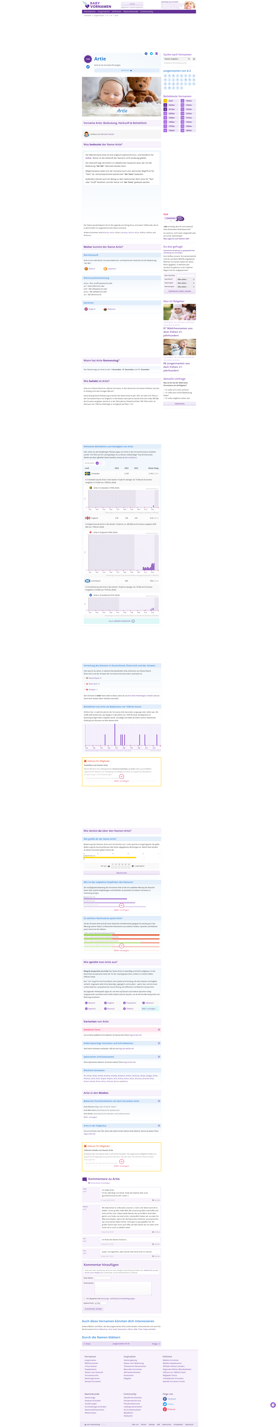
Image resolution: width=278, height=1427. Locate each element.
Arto (115, 1078)
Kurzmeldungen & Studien (95, 1407)
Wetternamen (90, 1413)
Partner (143, 1424)
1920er (189, 113)
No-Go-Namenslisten (132, 1410)
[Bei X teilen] (151, 54)
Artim (155, 1076)
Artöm (120, 1078)
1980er (172, 122)
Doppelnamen (91, 1369)
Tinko (140, 1329)
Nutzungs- (105, 1298)
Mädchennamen (91, 1363)
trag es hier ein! (89, 1134)
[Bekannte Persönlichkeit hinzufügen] (159, 1101)
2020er (172, 105)
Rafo (154, 1329)
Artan (95, 1076)
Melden (157, 1200)
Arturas (124, 232)
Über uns (135, 1424)
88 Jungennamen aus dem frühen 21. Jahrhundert (176, 367)
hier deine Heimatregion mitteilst (140, 695)
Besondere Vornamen (133, 1369)
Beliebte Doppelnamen (172, 1363)
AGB (158, 1424)
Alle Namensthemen (132, 1372)
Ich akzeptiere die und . (110, 1298)
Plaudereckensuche (132, 1403)
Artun (98, 1081)
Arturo (131, 232)
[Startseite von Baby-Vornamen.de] (96, 8)
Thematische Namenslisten (135, 1366)
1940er (189, 105)
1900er (189, 122)
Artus (137, 232)
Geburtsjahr (169, 283)
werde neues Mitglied (93, 1273)
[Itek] (173, 223)
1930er (189, 109)
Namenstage (90, 1397)
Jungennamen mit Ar (121, 1343)
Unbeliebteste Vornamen (173, 1378)
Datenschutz (166, 1424)
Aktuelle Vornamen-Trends (174, 1381)
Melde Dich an (149, 1270)
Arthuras (136, 1076)
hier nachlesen (130, 457)
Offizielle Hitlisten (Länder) (173, 1366)
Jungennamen (90, 1360)
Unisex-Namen (91, 1366)
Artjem (103, 1078)
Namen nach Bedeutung (134, 1363)
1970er (172, 126)
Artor (132, 1078)
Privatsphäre (178, 1424)
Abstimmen (121, 873)
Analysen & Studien (93, 1400)
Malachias (103, 1329)
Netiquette (128, 1416)
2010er (172, 109)
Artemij (114, 1076)
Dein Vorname (170, 275)
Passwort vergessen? (136, 7)
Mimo (130, 1329)
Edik (135, 1329)
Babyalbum (128, 1413)
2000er (172, 113)
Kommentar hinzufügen (100, 1183)
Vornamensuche (91, 1375)
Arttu (152, 1078)
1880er (189, 130)
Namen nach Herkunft (94, 1372)
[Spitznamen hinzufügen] (159, 1057)
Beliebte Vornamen (171, 1360)
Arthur (88, 158)
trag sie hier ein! (136, 1035)
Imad (115, 1329)
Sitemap (152, 1424)
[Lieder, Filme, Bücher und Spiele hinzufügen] (159, 1126)
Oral (110, 1329)
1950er (189, 100)
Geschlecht (169, 279)
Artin (93, 1078)
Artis (98, 1078)
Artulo (92, 1081)
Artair (89, 1076)
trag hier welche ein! (126, 1048)
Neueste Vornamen (93, 1381)
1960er (172, 130)
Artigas (149, 1076)
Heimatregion (169, 286)
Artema (107, 1076)
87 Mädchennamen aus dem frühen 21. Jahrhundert (178, 332)
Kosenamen (129, 1375)
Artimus (87, 1078)
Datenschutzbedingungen (124, 1298)
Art (85, 1076)
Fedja (145, 1329)
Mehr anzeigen (149, 1008)
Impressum (189, 1424)
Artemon (121, 1076)
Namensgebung (130, 1360)
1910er (189, 117)
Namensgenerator (92, 1378)
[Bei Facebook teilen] (146, 54)
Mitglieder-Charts (170, 1375)
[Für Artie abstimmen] (131, 70)
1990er (172, 117)
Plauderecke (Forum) (132, 1400)
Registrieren (125, 7)
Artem (100, 1076)
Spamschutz (89, 1303)
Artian (142, 1076)
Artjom (110, 1078)
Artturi (86, 1081)
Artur (112, 232)
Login (132, 4)
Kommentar (89, 1283)
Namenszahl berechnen (94, 1410)
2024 (171, 100)
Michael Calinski (107, 134)
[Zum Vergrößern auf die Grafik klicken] (121, 737)
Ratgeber (127, 1378)
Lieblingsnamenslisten (133, 1407)
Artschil (145, 1078)
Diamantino (122, 1329)
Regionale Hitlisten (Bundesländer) (177, 1369)
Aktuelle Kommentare (133, 1397)
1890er (189, 126)
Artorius (106, 232)
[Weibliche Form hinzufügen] (159, 1030)
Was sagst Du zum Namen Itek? (176, 238)
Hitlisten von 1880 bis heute (174, 1372)
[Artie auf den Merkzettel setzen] (156, 54)
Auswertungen (91, 1403)
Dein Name (88, 1278)
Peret (96, 1329)
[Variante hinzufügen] (159, 1043)
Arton (126, 1078)
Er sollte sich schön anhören (177, 390)
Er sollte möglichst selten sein (178, 398)
